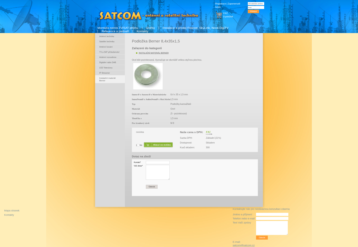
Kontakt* (137, 162)
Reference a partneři (115, 31)
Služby (150, 27)
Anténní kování (106, 47)
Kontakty (142, 31)
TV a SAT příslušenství (109, 52)
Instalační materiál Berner (154, 53)
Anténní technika (106, 36)
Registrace (220, 4)
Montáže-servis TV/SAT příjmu (117, 27)
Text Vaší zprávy (242, 222)
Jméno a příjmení (242, 214)
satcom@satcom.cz (244, 245)
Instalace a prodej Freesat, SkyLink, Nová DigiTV (195, 27)
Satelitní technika (106, 41)
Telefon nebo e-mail (244, 218)
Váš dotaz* (138, 166)
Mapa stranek (11, 210)
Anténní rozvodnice (107, 57)
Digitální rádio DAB (107, 62)
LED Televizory (105, 68)
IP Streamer (104, 73)
